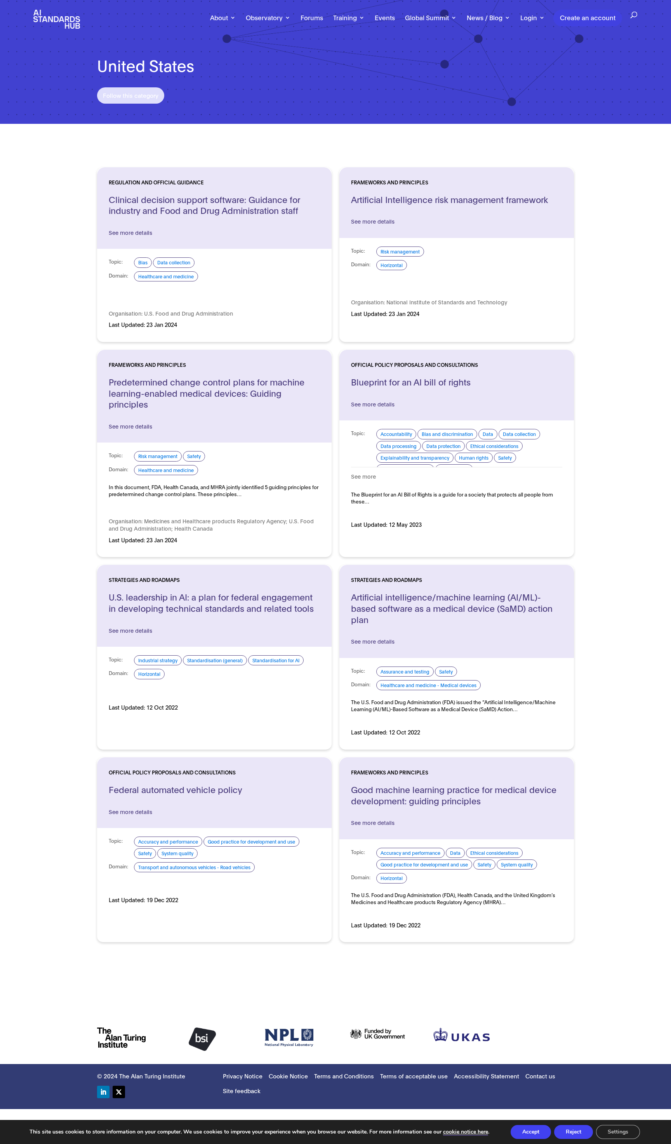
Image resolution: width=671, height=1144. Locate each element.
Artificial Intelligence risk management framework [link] (449, 199)
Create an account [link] (587, 17)
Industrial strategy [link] (157, 660)
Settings (618, 1131)
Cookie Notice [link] (288, 1076)
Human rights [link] (473, 457)
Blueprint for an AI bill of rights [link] (411, 381)
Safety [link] (194, 456)
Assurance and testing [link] (405, 671)
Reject (573, 1131)
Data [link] (488, 434)
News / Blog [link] (484, 17)
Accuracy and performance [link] (168, 841)
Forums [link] (312, 17)
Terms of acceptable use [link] (414, 1076)
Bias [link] (143, 262)
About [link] (219, 17)
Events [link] (385, 17)
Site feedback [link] (242, 1090)
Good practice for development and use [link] (251, 841)
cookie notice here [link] (465, 1131)
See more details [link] (130, 232)
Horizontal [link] (392, 265)
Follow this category (130, 95)
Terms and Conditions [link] (344, 1076)
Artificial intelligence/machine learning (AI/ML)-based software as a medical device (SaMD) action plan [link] (452, 608)
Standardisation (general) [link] (215, 660)
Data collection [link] (173, 262)
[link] (56, 19)
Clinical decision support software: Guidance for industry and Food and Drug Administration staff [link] (204, 204)
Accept (530, 1131)
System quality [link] (177, 853)
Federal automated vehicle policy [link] (175, 789)
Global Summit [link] (427, 17)
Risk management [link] (400, 251)
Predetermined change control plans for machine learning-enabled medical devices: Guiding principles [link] (206, 393)
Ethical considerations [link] (494, 446)
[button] (103, 1092)
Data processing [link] (399, 446)
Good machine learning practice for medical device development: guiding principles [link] (453, 794)
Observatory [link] (264, 17)
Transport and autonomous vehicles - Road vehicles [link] (194, 867)
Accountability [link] (396, 434)
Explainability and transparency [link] (415, 457)
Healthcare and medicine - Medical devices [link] (428, 685)
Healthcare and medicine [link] (166, 276)
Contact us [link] (540, 1076)
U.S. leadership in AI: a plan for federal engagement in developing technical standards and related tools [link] (211, 602)
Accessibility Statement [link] (486, 1076)
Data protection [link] (443, 446)
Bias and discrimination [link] (447, 434)
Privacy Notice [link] (242, 1076)
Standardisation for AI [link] (275, 660)
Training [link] (345, 17)
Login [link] (528, 17)
